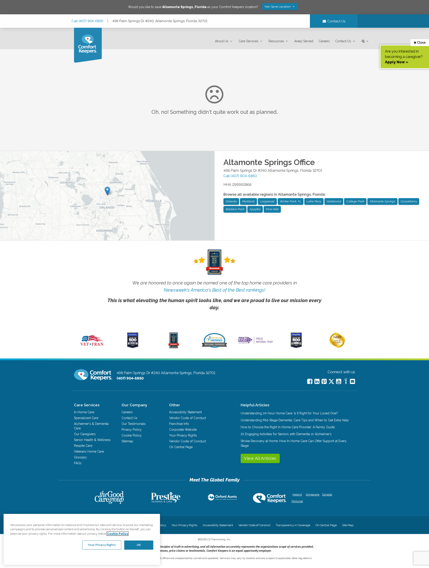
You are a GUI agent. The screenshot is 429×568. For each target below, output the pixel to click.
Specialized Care (86, 418)
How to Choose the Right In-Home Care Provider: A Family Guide (288, 427)
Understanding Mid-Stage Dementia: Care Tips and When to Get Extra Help (295, 420)
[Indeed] (345, 381)
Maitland (248, 201)
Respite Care (83, 445)
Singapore (312, 494)
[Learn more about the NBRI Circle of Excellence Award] (337, 347)
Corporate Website (183, 429)
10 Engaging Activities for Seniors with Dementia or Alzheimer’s (286, 434)
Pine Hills (272, 209)
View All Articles (260, 458)
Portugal (297, 501)
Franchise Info (179, 424)
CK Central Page (181, 447)
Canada (327, 494)
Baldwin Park (235, 209)
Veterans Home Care (89, 451)
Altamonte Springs (382, 201)
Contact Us (343, 41)
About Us (221, 41)
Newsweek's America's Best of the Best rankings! (214, 290)
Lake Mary (314, 201)
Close (421, 42)
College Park (355, 201)
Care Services (248, 41)
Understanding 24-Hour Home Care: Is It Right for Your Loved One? (289, 413)
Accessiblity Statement (185, 412)
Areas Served (303, 41)
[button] (224, 41)
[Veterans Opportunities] (92, 347)
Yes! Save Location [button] (278, 6)
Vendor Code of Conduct (187, 418)
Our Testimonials (134, 424)
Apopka (255, 209)
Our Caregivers (85, 434)
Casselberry (409, 201)
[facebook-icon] (309, 381)
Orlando (231, 201)
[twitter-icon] (331, 381)
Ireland (297, 494)
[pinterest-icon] (324, 381)
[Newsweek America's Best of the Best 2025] (173, 347)
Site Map (347, 525)
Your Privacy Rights (183, 435)
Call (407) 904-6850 (87, 21)
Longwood (267, 201)
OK (139, 545)
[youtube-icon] (338, 381)
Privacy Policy (132, 429)
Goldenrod (334, 201)
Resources (276, 41)
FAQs (78, 463)
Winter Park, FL (290, 201)
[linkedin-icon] (317, 381)
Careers (324, 41)
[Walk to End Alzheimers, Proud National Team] (255, 343)
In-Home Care (84, 412)
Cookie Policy (132, 435)
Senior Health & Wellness (92, 440)
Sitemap (127, 441)
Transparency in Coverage (293, 525)
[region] (82, 539)
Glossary (80, 457)
